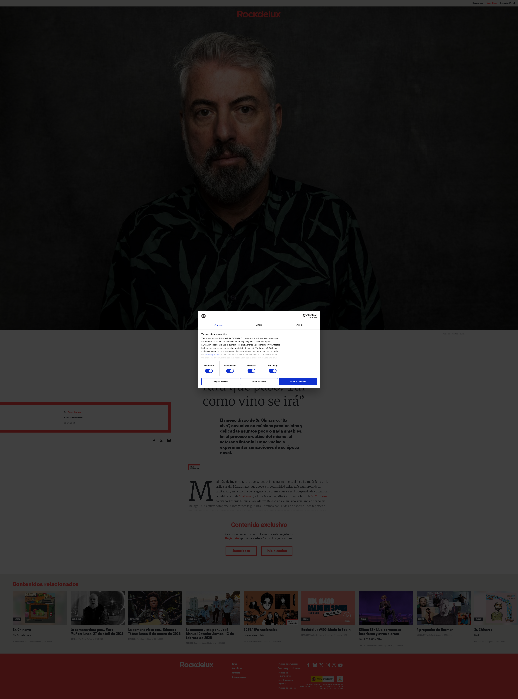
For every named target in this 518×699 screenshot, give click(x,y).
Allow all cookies (298, 381)
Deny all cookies (220, 381)
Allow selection (259, 381)
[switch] (230, 371)
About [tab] (299, 325)
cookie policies (212, 354)
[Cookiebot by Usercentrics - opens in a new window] (305, 316)
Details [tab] (259, 325)
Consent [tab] (218, 325)
